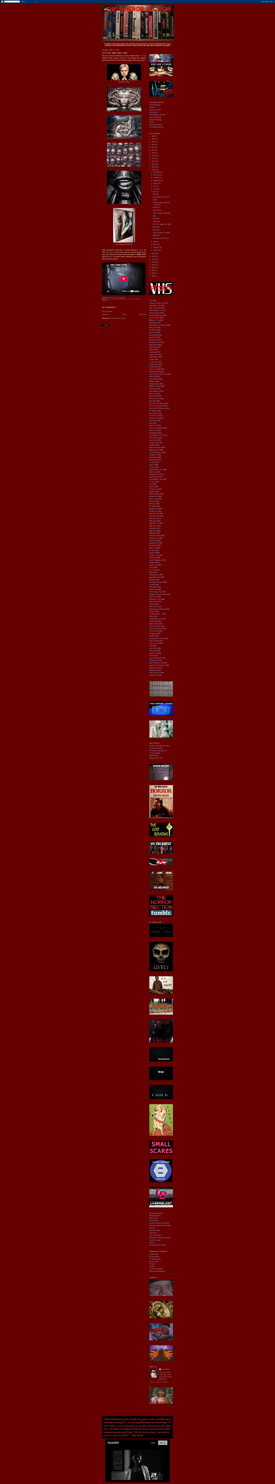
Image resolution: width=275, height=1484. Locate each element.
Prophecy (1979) (154, 562)
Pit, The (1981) (154, 550)
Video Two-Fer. (157, 210)
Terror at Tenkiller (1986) (156, 626)
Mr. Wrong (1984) (154, 506)
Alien (110, 256)
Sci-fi (132, 299)
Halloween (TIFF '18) (155, 758)
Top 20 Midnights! (154, 105)
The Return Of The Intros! (161, 238)
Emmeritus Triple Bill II (156, 418)
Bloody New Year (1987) (156, 342)
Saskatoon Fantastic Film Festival (160, 1225)
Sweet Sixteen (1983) (156, 624)
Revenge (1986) (154, 580)
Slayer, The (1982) (155, 597)
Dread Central (153, 1218)
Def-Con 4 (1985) (154, 394)
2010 (153, 262)
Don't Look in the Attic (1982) (158, 406)
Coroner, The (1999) (155, 362)
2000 (153, 276)
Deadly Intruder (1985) (156, 384)
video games (110, 252)
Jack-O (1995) (153, 464)
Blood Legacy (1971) (155, 335)
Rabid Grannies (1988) (156, 575)
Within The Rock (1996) (156, 672)
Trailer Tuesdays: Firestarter (161, 232)
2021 (153, 150)
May (154, 191)
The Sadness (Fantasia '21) (157, 750)
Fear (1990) (152, 423)
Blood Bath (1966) (154, 330)
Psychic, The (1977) (155, 565)
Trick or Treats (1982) (156, 641)
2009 (153, 265)
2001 (153, 273)
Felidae (155, 200)
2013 (153, 253)
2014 (153, 170)
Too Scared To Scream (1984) (158, 638)
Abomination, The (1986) (157, 305)
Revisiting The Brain (155, 124)
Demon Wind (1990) (155, 396)
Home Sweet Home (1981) (157, 452)
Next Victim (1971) (155, 518)
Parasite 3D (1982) (155, 545)
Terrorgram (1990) (154, 633)
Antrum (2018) (153, 755)
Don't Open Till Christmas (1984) (159, 408)
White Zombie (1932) (155, 668)
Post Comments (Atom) (118, 318)
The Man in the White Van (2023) (159, 746)
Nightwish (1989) (154, 533)
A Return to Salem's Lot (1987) (158, 303)
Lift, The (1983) (154, 482)
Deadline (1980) (154, 381)
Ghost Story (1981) (155, 430)
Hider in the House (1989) (157, 447)
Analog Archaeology (155, 119)
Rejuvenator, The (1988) (156, 577)
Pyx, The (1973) (154, 570)
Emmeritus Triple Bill (155, 415)
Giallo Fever (153, 1233)
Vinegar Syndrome (155, 1259)
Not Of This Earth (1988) (157, 535)
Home (124, 314)
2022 (153, 147)
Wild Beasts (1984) (155, 670)
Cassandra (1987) (154, 352)
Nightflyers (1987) (154, 528)
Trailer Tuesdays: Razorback (162, 213)
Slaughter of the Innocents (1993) (159, 594)
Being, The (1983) (154, 327)
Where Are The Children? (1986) (159, 665)
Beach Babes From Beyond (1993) (160, 325)
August (155, 183)
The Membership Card (156, 127)
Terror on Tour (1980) (155, 631)
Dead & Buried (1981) (156, 379)
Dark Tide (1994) (154, 376)
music (141, 250)
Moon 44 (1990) (154, 501)
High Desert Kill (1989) (156, 450)
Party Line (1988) (154, 548)
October (156, 177)
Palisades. (156, 194)
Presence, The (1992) (156, 555)
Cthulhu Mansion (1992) (156, 371)
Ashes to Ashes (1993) (156, 318)
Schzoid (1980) (154, 584)
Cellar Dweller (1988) (155, 357)
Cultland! (152, 107)
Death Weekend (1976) (156, 391)
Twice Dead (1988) (155, 648)
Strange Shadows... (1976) (157, 614)
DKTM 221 (156, 227)
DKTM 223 (156, 207)
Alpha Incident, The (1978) (157, 310)
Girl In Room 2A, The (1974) (158, 435)
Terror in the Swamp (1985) (157, 628)
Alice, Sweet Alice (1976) (157, 308)
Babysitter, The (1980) (156, 320)
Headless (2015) (154, 445)
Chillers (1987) (153, 359)
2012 (153, 256)
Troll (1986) (152, 646)
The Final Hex (153, 112)
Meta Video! (156, 230)
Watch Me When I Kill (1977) (158, 663)
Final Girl (152, 1228)
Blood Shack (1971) (155, 340)
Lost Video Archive (155, 1235)
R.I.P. (127, 299)
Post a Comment (107, 311)
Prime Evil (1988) (154, 557)
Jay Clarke (165, 1369)
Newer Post (105, 314)
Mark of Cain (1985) (155, 499)
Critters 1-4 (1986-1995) (156, 369)
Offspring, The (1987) (156, 538)
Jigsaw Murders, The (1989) (158, 469)
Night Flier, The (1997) (156, 523)
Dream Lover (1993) (155, 413)
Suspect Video (153, 1254)
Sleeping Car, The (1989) (157, 599)
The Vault (152, 1264)
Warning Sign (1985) (155, 660)
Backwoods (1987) (155, 323)
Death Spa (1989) (154, 389)
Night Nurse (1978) (155, 526)
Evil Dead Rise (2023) (156, 748)
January (156, 250)
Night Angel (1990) (155, 521)
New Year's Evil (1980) (156, 516)
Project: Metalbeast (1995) (157, 560)
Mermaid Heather (154, 1230)
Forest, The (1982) (155, 425)
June (155, 189)
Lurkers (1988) (153, 486)
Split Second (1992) (155, 606)
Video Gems (156, 221)
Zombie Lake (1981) (155, 675)
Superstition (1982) (155, 621)
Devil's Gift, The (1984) (156, 398)
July (154, 186)
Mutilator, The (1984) (155, 509)
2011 (153, 259)
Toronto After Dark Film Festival (159, 1223)
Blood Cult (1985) (154, 332)
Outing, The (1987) (155, 540)
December (156, 172)
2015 (153, 167)
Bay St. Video (153, 1261)
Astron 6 (152, 1242)
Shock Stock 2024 (155, 110)
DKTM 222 (156, 218)
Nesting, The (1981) (155, 511)
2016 (153, 164)
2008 (153, 267)
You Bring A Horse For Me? (157, 1245)
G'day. (155, 216)
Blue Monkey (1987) (155, 345)
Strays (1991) (153, 616)
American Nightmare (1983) (157, 315)
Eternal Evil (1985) (155, 420)
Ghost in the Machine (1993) (158, 428)
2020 (153, 153)
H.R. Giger (143, 55)
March (155, 244)
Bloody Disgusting (155, 1215)
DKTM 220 (156, 235)
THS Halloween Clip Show (157, 115)
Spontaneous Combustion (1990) (159, 609)
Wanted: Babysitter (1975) (157, 658)
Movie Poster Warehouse (157, 1271)
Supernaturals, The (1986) (157, 619)
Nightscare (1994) (154, 531)
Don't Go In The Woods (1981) (158, 403)
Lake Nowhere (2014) (155, 477)
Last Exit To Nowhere (156, 1269)
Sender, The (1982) (155, 589)
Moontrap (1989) (154, 504)
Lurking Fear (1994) (155, 489)
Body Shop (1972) (154, 347)
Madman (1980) (154, 491)
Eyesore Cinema (154, 1256)
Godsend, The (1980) (155, 442)
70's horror (112, 299)
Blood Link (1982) (154, 337)
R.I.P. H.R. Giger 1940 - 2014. (162, 224)
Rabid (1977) (153, 572)
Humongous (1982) (155, 460)
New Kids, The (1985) (156, 513)
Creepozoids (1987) (155, 367)
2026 (153, 136)
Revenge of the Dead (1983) (158, 582)
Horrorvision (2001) (155, 457)
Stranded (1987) (154, 611)
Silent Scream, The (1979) (157, 592)
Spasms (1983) (154, 604)
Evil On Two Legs (154, 1240)
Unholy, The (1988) (155, 653)
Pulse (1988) (153, 567)
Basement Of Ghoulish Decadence (160, 1237)
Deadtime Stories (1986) (156, 386)
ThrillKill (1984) (154, 636)
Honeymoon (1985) (155, 455)
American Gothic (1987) (156, 313)
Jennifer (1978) (154, 467)
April (155, 241)
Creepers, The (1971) (155, 364)
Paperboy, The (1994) (156, 543)
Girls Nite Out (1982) (155, 438)
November (156, 175)
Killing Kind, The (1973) (156, 474)
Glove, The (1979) (154, 440)
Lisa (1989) (152, 484)
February (156, 247)
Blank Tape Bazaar (155, 117)
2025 (153, 139)
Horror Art (121, 299)
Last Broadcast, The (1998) (157, 479)
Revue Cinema (153, 1220)
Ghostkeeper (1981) (155, 433)
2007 (153, 270)
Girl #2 (151, 122)
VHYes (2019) (153, 655)
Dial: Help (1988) (154, 401)
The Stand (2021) (154, 753)
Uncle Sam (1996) (154, 650)
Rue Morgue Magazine (156, 1213)
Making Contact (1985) (156, 494)
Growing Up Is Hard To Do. (161, 197)
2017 (153, 161)
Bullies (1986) (153, 349)
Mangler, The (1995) (155, 496)
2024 (153, 142)
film (137, 250)
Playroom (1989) (154, 553)
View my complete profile (158, 1382)
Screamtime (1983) (155, 587)
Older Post (142, 314)
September (156, 180)
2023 (153, 144)
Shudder (151, 1266)
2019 (153, 156)
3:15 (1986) (152, 300)
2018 (153, 158)
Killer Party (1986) (154, 472)
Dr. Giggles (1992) (154, 411)
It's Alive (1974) (154, 462)
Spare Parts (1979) (155, 601)
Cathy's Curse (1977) (155, 354)
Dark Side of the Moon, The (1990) (160, 374)
